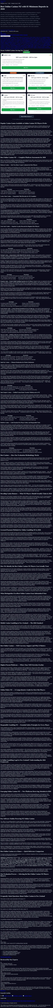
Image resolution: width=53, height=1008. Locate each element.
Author (2, 2)
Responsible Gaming (31, 1000)
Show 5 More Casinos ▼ (26, 116)
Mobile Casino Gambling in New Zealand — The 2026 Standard (14, 42)
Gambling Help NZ (7, 995)
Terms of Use (9, 1000)
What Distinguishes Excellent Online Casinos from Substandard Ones (36, 40)
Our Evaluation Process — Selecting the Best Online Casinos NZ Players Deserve (27, 47)
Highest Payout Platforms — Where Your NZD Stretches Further (18, 43)
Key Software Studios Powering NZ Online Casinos (19, 46)
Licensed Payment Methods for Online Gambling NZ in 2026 (29, 39)
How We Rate (23, 1000)
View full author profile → (6, 956)
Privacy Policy (3, 1000)
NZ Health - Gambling (17, 995)
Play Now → (26, 67)
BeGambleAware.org (37, 119)
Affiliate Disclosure (16, 1000)
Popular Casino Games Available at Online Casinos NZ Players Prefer (15, 37)
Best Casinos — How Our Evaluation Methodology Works (22, 38)
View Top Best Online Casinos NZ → (8, 30)
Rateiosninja (3, 1)
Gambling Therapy (27, 995)
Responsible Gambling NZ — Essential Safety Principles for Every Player (25, 44)
